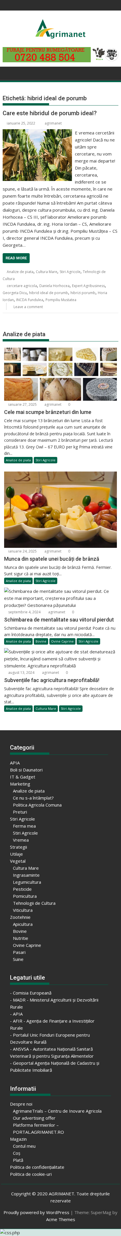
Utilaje (16, 854)
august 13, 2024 (20, 672)
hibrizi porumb (82, 292)
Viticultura (23, 910)
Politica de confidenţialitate (37, 1167)
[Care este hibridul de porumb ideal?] (37, 133)
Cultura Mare (46, 271)
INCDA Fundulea (29, 299)
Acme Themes (60, 1219)
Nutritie (20, 938)
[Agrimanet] (8, 72)
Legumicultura (27, 882)
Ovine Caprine (62, 641)
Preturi (20, 812)
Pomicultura (25, 896)
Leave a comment (28, 306)
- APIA (16, 1014)
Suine (18, 959)
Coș (16, 1153)
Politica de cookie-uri (31, 1174)
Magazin (18, 1139)
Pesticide (22, 889)
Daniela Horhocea (54, 285)
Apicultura (23, 924)
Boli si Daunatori (26, 770)
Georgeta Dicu (15, 292)
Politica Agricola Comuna (37, 805)
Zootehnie (20, 917)
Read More (16, 258)
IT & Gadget (22, 777)
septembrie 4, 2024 (24, 612)
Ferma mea (24, 826)
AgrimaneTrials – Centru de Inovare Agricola (57, 1111)
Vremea (21, 840)
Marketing (20, 784)
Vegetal (18, 861)
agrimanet (53, 123)
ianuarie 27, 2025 (22, 404)
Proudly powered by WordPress (36, 1212)
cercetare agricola (22, 285)
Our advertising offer (34, 1118)
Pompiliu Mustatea (61, 299)
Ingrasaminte (26, 875)
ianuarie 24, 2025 (22, 551)
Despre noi (21, 1104)
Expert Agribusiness (88, 285)
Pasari (19, 952)
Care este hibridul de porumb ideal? (50, 113)
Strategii (18, 847)
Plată (18, 1160)
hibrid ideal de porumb (48, 292)
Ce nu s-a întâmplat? (33, 798)
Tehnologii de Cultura (34, 903)
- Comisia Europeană (30, 993)
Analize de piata (20, 271)
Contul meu (24, 1146)
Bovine (41, 641)
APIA (15, 763)
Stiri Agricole (70, 271)
